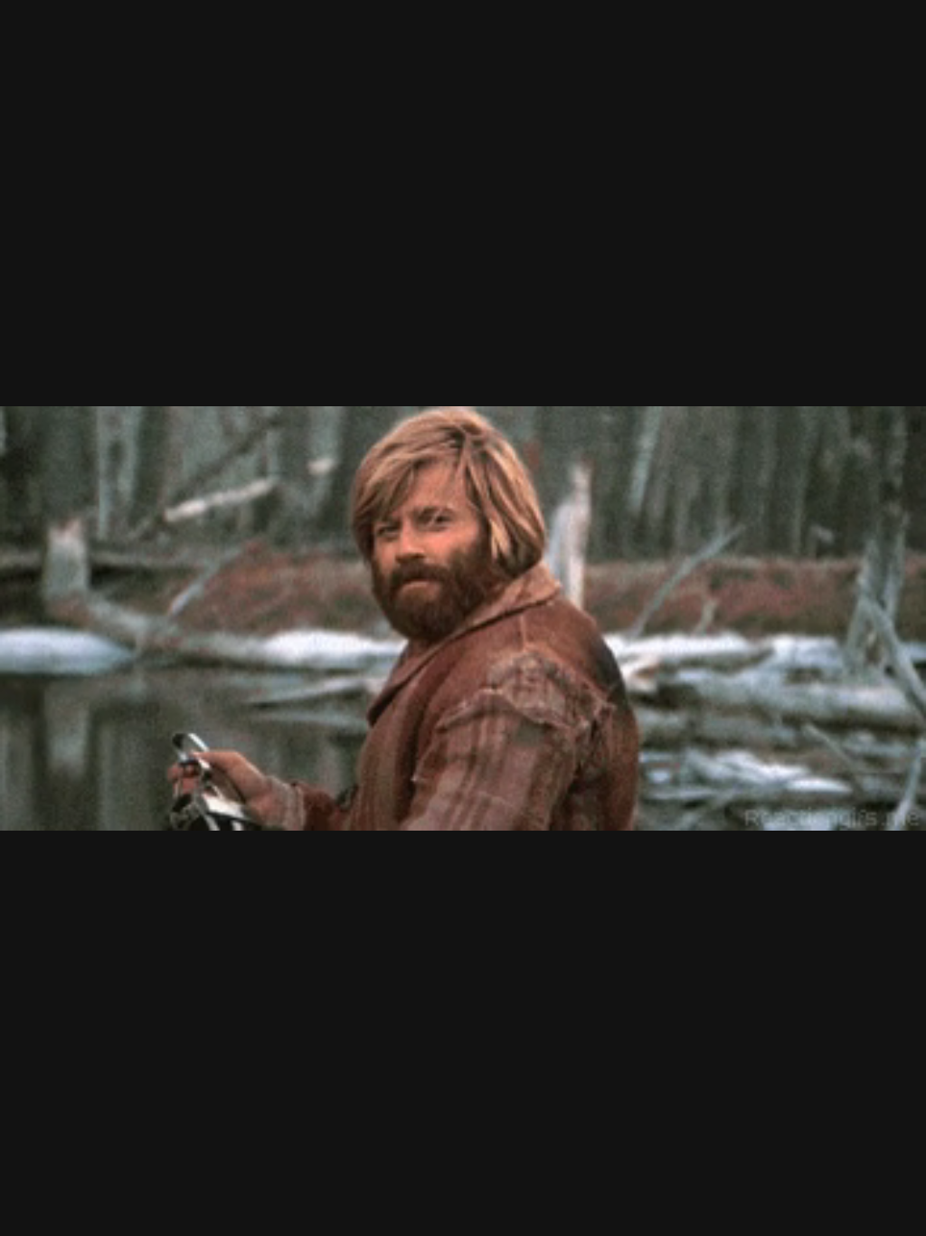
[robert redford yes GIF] (463, 618)
